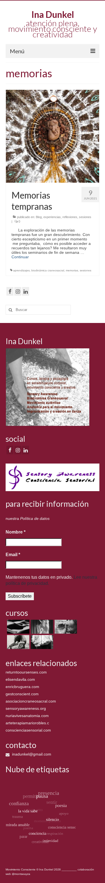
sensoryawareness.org (26, 708)
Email (13, 554)
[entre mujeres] (65, 627)
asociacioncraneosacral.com (31, 701)
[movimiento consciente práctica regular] (41, 642)
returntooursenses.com (26, 672)
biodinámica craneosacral (47, 270)
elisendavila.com (20, 679)
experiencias (52, 217)
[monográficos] (41, 627)
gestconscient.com (22, 694)
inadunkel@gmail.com (31, 754)
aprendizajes (21, 270)
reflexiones (69, 217)
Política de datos (35, 518)
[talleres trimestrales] (17, 642)
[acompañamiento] (17, 627)
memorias (72, 270)
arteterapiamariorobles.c (27, 723)
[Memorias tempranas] (52, 136)
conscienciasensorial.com (28, 730)
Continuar (20, 257)
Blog (39, 217)
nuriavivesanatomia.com (27, 715)
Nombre (15, 532)
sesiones (85, 217)
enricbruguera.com (22, 686)
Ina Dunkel (52, 14)
